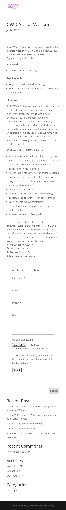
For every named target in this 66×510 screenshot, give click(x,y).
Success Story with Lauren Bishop (25, 423)
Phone (16, 302)
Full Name (18, 278)
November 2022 (15, 466)
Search (54, 390)
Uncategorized (14, 490)
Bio (15, 315)
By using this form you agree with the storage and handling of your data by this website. (32, 359)
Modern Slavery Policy (42, 505)
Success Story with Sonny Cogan (24, 428)
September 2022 (15, 475)
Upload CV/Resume (23, 339)
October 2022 (14, 470)
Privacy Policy (19, 505)
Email (16, 290)
